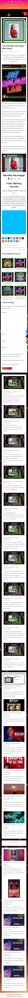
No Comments (16, 51)
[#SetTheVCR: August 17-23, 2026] (14, 383)
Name (4, 334)
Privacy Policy (12, 7)
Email (4, 341)
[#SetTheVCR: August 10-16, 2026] (14, 412)
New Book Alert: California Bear (11, 927)
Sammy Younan (7, 51)
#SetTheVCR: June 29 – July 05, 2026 (13, 598)
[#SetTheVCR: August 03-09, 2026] (14, 441)
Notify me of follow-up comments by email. (13, 360)
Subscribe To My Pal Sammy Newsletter (11, 4)
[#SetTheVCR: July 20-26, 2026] (14, 500)
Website (4, 347)
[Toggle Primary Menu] (25, 13)
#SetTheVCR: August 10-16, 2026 (12, 421)
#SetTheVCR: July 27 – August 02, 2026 (13, 481)
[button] (3, 238)
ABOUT (23, 4)
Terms (18, 7)
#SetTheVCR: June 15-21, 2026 (11, 658)
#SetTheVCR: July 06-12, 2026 (11, 567)
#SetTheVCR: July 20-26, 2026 (11, 508)
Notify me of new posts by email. (11, 364)
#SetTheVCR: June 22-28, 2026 (11, 627)
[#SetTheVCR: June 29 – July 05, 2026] (14, 589)
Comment (4, 312)
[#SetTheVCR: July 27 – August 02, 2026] (14, 472)
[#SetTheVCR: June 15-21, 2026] (14, 650)
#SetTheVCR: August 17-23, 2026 (12, 391)
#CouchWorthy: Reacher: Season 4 (12, 743)
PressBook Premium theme (16, 996)
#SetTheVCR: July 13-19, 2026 (11, 537)
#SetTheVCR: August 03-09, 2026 (12, 450)
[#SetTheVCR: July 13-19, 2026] (14, 529)
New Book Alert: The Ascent (10, 979)
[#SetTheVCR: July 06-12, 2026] (14, 558)
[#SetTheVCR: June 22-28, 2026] (14, 618)
